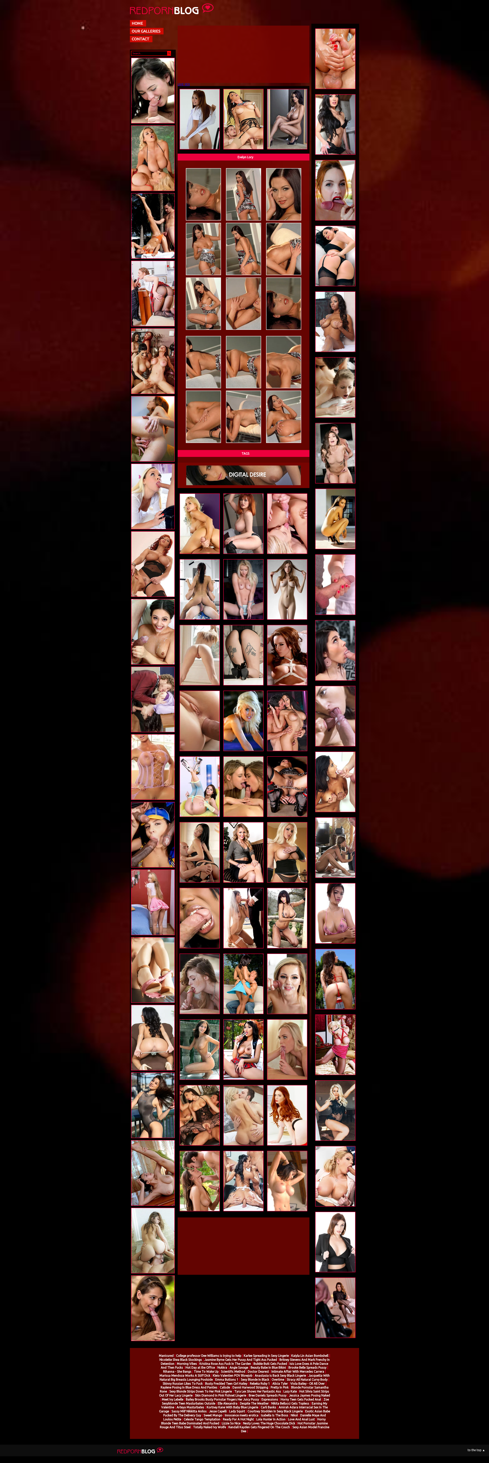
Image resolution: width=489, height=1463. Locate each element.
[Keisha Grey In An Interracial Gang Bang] (153, 868)
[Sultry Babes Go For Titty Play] (153, 192)
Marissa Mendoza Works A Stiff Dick (184, 1375)
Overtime (278, 1379)
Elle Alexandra (227, 1403)
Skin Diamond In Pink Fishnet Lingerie (220, 1395)
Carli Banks (268, 1407)
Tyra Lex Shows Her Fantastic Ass (257, 1391)
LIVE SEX (184, 84)
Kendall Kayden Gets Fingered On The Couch (259, 1427)
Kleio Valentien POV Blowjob (232, 1375)
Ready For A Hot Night (238, 1419)
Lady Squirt (237, 1411)
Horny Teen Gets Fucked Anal (301, 1399)
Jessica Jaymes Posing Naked (309, 1395)
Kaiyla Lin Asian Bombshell (309, 1355)
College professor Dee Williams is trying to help (208, 1355)
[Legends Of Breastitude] (153, 597)
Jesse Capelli (218, 1411)
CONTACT (140, 39)
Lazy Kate (290, 1391)
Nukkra (222, 1367)
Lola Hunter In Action (271, 1419)
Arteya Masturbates (190, 1407)
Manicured (166, 1355)
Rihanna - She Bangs (177, 1371)
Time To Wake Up (206, 1371)
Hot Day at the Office (200, 1367)
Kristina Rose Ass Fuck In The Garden (225, 1363)
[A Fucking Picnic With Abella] (153, 1342)
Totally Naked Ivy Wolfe (209, 1427)
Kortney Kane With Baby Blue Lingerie (232, 1407)
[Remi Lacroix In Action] (153, 1274)
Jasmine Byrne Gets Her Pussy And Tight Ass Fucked (240, 1359)
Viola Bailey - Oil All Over (307, 1383)
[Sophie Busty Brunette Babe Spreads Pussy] (153, 1206)
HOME (137, 23)
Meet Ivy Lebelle (172, 1399)
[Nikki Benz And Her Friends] (153, 395)
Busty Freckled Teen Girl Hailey (226, 1383)
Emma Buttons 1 (226, 1379)
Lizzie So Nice (231, 1423)
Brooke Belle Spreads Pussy (307, 1367)
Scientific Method (233, 1371)
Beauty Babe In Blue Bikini (268, 1367)
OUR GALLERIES (146, 31)
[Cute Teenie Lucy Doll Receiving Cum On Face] (153, 665)
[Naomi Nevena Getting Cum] (153, 530)
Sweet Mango (213, 1415)
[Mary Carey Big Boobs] (153, 800)
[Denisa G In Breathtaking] (153, 462)
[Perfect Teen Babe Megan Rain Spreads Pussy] (153, 1071)
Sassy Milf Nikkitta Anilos (189, 1411)
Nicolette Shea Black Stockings (180, 1359)
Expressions (270, 1399)
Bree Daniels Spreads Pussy (268, 1395)
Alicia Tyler (280, 1383)
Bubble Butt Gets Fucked (270, 1363)
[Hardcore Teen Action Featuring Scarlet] (153, 124)
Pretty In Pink (280, 1387)
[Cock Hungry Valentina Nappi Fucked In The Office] (153, 733)
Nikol (294, 1415)
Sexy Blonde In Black (255, 1379)
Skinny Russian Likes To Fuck (183, 1383)
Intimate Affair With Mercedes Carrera (297, 1371)
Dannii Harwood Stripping (250, 1387)
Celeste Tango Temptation (202, 1419)
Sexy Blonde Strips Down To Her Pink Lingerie (200, 1391)
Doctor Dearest (258, 1371)
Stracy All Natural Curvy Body (307, 1379)
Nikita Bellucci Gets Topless (290, 1403)
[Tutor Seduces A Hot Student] (153, 327)
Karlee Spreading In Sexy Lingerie (266, 1355)
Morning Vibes (187, 1363)
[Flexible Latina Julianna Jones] (153, 259)
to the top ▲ (476, 1450)
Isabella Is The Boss (274, 1415)
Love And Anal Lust (301, 1419)
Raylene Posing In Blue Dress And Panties (189, 1387)
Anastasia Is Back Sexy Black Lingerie (280, 1375)
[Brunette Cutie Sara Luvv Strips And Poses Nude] (153, 1003)
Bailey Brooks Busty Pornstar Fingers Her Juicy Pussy (222, 1399)
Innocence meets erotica (241, 1415)
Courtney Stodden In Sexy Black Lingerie (275, 1411)
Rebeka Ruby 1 (260, 1383)
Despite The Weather (254, 1403)
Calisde (225, 1387)
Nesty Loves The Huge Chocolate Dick (269, 1423)
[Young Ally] (153, 1139)
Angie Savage (239, 1367)
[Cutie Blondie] (153, 936)
